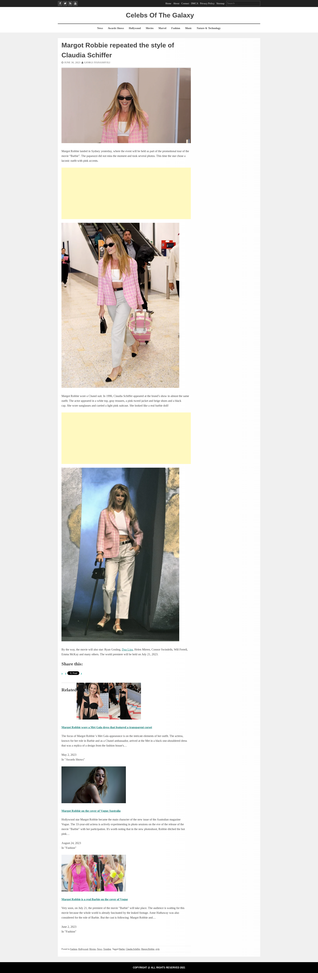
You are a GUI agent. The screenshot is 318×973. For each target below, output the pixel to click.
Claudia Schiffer (133, 949)
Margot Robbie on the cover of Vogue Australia (91, 810)
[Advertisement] (126, 193)
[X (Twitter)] (65, 3)
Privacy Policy (207, 3)
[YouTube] (75, 3)
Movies (149, 28)
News (100, 28)
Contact (185, 3)
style (158, 949)
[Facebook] (60, 3)
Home (168, 3)
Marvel (162, 28)
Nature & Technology (209, 28)
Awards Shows (116, 28)
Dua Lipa (127, 649)
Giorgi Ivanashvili (97, 62)
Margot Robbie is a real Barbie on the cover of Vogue (94, 899)
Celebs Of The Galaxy (160, 15)
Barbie (122, 949)
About (176, 3)
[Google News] (70, 3)
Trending (107, 949)
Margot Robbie (147, 949)
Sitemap (220, 3)
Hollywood (135, 28)
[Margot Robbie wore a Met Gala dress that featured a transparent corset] (109, 718)
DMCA (194, 3)
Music (188, 28)
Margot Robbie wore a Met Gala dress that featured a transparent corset (106, 727)
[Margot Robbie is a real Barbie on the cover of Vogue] (93, 890)
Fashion (175, 28)
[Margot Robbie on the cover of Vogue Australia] (93, 802)
